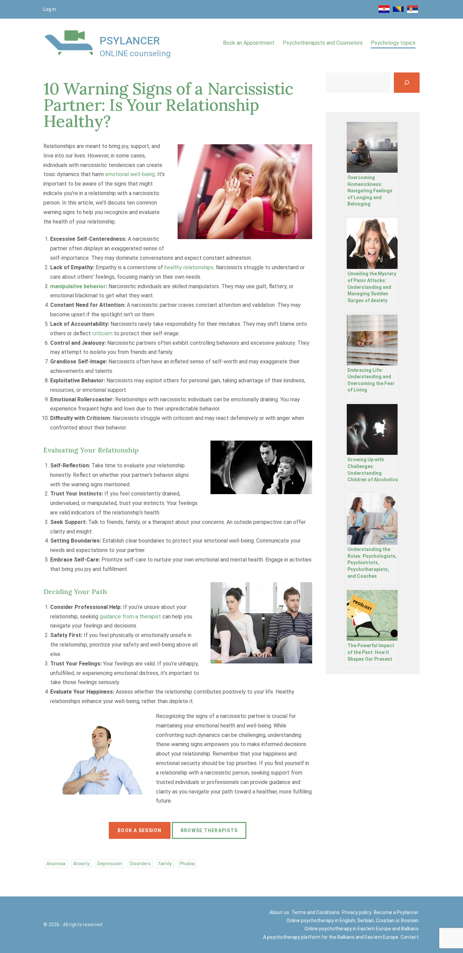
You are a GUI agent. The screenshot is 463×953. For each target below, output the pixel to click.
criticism (102, 333)
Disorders (140, 863)
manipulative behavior (78, 286)
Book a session (140, 830)
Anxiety (81, 863)
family (165, 863)
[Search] (407, 82)
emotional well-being (130, 174)
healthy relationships (189, 267)
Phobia (187, 863)
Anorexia (55, 863)
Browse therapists (209, 830)
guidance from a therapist (130, 616)
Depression (109, 863)
